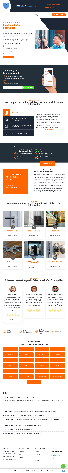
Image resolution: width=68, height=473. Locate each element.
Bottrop (57, 371)
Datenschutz (38, 454)
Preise (22, 15)
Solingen (58, 365)
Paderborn (10, 371)
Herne (26, 365)
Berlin (10, 349)
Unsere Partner (36, 15)
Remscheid (26, 376)
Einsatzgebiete (15, 15)
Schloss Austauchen (55, 261)
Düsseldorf (41, 354)
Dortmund (57, 354)
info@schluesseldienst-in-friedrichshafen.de (26, 6)
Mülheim (10, 365)
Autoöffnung (55, 231)
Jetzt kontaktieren (48, 129)
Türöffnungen (12, 231)
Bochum (10, 360)
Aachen (10, 376)
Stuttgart (26, 354)
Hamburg (26, 349)
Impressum (29, 15)
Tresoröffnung (34, 231)
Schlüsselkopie (13, 261)
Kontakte (43, 15)
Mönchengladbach (42, 376)
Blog (49, 15)
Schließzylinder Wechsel (34, 262)
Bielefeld (26, 371)
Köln (58, 349)
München (42, 349)
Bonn (42, 360)
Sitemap (37, 460)
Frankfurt (10, 354)
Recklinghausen (41, 371)
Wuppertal (26, 360)
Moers (34, 382)
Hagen (57, 360)
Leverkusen (41, 365)
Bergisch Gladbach (57, 376)
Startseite (6, 15)
